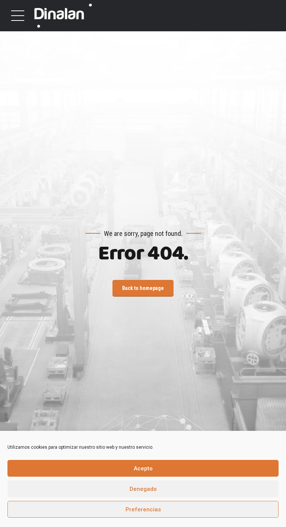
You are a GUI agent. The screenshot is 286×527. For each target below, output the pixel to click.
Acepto (143, 468)
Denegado (143, 489)
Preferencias (143, 509)
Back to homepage (143, 288)
